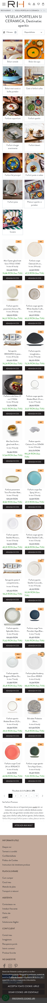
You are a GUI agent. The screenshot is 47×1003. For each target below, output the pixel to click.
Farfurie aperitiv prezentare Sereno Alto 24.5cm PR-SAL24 (12, 307)
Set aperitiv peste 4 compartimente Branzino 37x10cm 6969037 (12, 581)
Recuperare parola (9, 943)
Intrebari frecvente (9, 908)
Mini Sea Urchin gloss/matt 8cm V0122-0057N (12, 443)
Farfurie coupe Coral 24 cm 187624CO (12, 765)
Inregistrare (6, 939)
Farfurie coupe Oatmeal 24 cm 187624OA (35, 262)
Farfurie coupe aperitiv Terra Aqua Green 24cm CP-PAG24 (34, 765)
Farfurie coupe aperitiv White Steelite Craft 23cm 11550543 (34, 307)
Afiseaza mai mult (24, 825)
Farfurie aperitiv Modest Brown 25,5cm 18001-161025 (12, 720)
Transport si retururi (10, 891)
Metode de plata (9, 886)
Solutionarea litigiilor (10, 921)
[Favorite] (38, 4)
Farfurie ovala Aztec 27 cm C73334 (12, 398)
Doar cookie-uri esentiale (23, 992)
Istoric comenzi (8, 948)
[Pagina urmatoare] (42, 796)
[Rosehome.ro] (16, 4)
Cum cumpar (7, 877)
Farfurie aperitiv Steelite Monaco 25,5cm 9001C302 (12, 536)
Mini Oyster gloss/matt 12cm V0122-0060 (12, 262)
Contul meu (7, 935)
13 (36, 795)
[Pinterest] (16, 966)
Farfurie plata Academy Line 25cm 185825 (34, 675)
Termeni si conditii (9, 851)
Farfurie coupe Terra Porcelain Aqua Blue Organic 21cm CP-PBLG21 (34, 630)
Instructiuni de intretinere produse (16, 864)
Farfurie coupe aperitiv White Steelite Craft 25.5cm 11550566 (34, 536)
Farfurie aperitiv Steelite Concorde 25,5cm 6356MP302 (34, 581)
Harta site (6, 913)
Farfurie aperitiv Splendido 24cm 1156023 (12, 630)
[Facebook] (5, 966)
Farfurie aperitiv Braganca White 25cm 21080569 (12, 675)
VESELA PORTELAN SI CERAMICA (27, 10)
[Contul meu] (34, 4)
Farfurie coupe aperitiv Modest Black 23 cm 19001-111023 (34, 398)
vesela (35, 807)
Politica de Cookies (10, 860)
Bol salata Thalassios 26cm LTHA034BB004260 (35, 720)
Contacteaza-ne (8, 904)
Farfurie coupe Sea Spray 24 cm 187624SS (35, 491)
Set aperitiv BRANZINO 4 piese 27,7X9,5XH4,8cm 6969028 (12, 353)
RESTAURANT (6, 10)
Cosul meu (6, 882)
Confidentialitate (9, 855)
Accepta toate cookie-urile (23, 986)
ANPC (5, 917)
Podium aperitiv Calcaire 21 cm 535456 (35, 443)
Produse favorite (9, 952)
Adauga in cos (12, 278)
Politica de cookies (15, 977)
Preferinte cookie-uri (23, 998)
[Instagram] (10, 966)
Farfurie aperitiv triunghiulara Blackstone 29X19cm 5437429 (35, 353)
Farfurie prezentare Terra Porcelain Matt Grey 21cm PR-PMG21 (12, 491)
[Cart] (43, 4)
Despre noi (6, 847)
